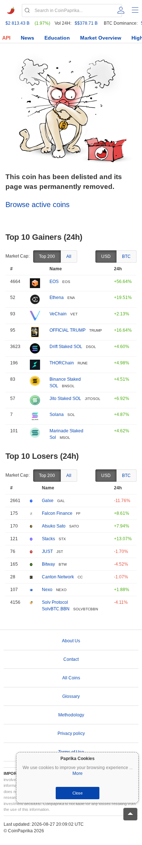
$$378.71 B (86, 23)
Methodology (71, 714)
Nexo (47, 589)
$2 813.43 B (17, 23)
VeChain (58, 313)
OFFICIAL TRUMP (68, 330)
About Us (71, 640)
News (27, 38)
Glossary (71, 696)
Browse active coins (37, 205)
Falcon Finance (57, 513)
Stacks (48, 538)
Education (57, 38)
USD (106, 256)
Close (77, 793)
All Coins (71, 677)
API (6, 38)
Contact (71, 659)
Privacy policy (71, 733)
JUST (47, 551)
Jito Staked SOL (65, 398)
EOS (54, 281)
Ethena (57, 297)
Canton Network (58, 576)
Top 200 (47, 256)
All (68, 256)
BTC (126, 256)
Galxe (48, 500)
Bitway (48, 564)
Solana (57, 414)
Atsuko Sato (54, 526)
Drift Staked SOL (66, 346)
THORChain (62, 362)
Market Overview (100, 38)
